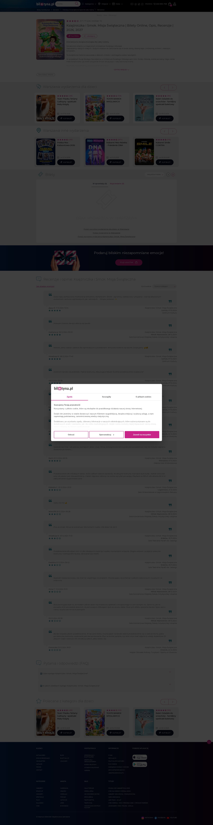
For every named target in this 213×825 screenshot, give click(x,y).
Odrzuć (71, 434)
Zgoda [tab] (69, 397)
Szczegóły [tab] (106, 397)
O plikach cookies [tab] (143, 397)
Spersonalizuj (105, 434)
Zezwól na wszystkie (142, 434)
